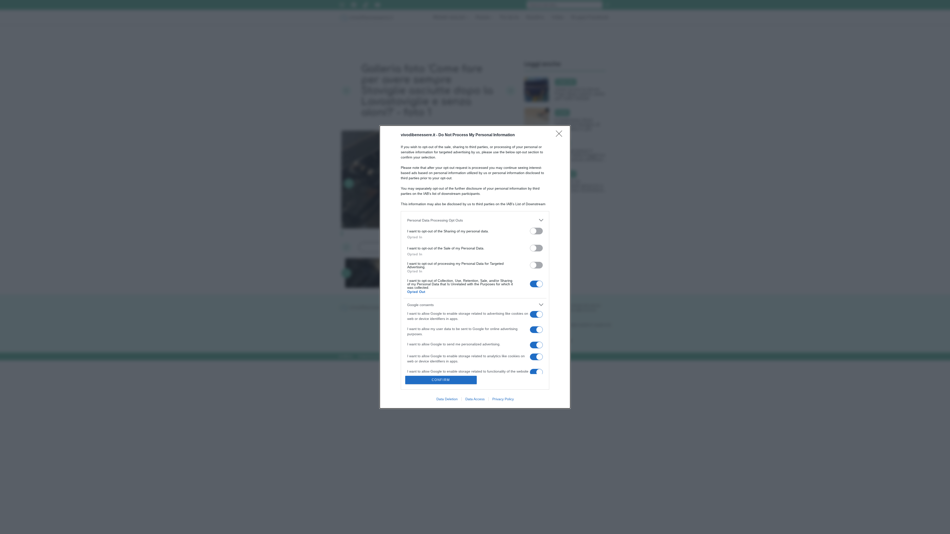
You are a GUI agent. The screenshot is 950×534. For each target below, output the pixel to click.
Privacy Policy (503, 399)
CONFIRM (441, 380)
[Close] (560, 135)
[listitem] (475, 220)
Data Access (475, 399)
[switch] (536, 231)
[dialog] (475, 267)
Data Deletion (447, 399)
